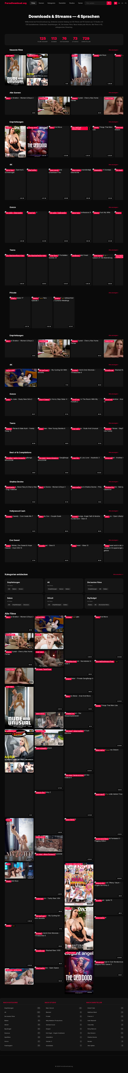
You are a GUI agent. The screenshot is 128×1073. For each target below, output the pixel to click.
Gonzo (22, 1041)
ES (122, 3)
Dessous (22, 1033)
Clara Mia (105, 1025)
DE (115, 3)
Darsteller (62, 3)
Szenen (41, 3)
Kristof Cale (105, 1008)
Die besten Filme (22, 1016)
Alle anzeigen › (113, 50)
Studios (72, 3)
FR (125, 3)
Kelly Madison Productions (63, 1020)
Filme (33, 3)
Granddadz (63, 1045)
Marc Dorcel (63, 1008)
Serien (80, 3)
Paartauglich (22, 1045)
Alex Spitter (105, 1045)
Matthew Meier (105, 1012)
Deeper (63, 1029)
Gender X (63, 1041)
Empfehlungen (22, 1008)
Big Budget (22, 1029)
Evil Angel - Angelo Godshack (63, 1033)
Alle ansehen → (118, 574)
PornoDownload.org (16, 3)
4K (22, 1012)
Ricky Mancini (105, 1029)
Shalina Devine (105, 1037)
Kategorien (51, 3)
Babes (22, 1020)
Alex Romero (105, 1033)
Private (63, 1016)
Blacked (63, 1012)
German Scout (63, 1025)
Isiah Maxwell (105, 1020)
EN (119, 3)
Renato (105, 1041)
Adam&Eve (63, 1037)
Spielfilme (22, 1037)
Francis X (105, 1016)
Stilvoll (22, 1025)
